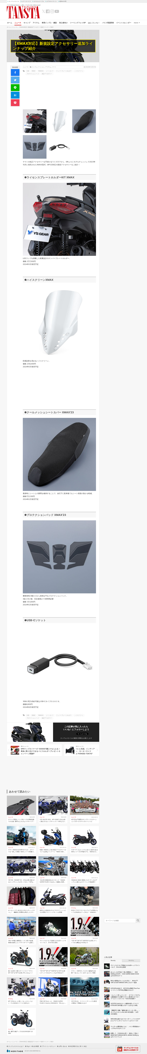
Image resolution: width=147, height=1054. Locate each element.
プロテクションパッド (32, 74)
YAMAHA (40, 71)
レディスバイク (26, 1)
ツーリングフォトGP (78, 23)
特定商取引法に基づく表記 (78, 1046)
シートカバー (50, 71)
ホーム (9, 23)
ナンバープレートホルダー (64, 71)
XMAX (33, 71)
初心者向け (63, 23)
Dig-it (28, 1046)
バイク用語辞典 (108, 23)
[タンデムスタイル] (23, 12)
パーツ (54, 67)
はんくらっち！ (94, 23)
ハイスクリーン (78, 71)
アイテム (36, 23)
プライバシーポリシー (49, 1046)
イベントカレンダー (123, 23)
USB (27, 71)
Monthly (131, 960)
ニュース (18, 23)
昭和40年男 (63, 1)
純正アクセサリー (47, 74)
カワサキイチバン (51, 1)
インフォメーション (38, 67)
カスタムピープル (39, 1)
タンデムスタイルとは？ (16, 1046)
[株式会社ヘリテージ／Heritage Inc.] (15, 1051)
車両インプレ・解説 (49, 23)
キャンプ (27, 23)
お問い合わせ (63, 1046)
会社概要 (36, 1046)
